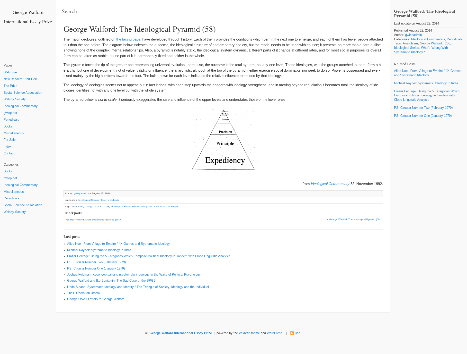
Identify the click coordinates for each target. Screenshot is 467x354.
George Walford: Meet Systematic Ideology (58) (92, 219)
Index (7, 146)
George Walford (93, 206)
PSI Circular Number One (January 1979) (96, 268)
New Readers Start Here (21, 79)
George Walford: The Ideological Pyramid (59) (354, 219)
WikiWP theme (249, 333)
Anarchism (77, 206)
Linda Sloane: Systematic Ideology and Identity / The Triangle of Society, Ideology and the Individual (138, 287)
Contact (9, 153)
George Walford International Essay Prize (181, 333)
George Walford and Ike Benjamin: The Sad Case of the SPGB (111, 280)
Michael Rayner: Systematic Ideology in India (99, 250)
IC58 (106, 206)
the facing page (128, 39)
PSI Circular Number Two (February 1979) (96, 262)
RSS (298, 333)
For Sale (10, 140)
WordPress (274, 333)
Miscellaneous (14, 133)
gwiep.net (10, 113)
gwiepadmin (80, 193)
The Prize (10, 86)
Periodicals (11, 119)
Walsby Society (15, 99)
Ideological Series (121, 206)
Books (8, 126)
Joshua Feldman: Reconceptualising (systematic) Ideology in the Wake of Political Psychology (134, 274)
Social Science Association (23, 92)
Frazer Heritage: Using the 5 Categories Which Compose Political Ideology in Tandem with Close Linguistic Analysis (148, 256)
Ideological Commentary (21, 106)
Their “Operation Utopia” (84, 293)
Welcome (10, 72)
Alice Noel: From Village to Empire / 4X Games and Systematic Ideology (118, 243)
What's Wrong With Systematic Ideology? (155, 206)
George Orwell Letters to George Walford (95, 299)
